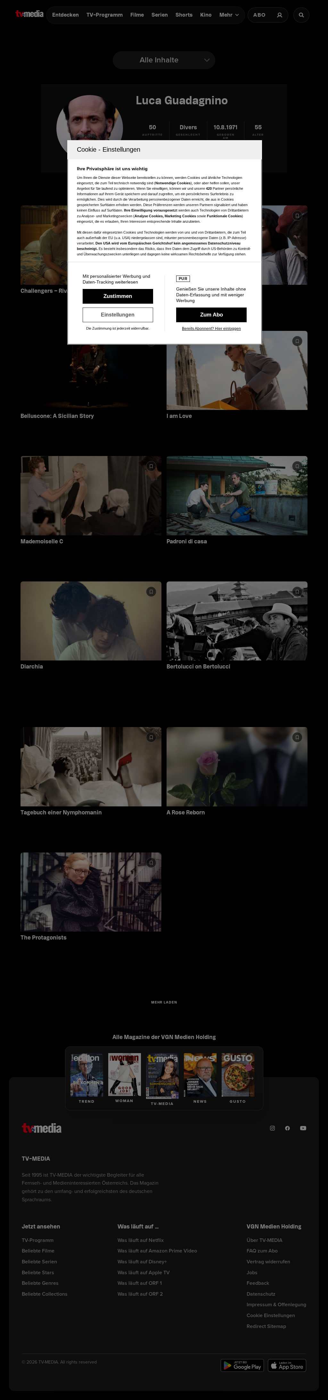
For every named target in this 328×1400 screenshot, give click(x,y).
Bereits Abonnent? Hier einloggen (211, 328)
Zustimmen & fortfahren (118, 296)
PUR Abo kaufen (211, 315)
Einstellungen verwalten (118, 315)
